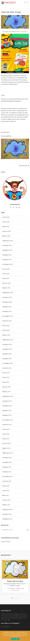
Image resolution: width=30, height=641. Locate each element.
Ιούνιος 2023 (6, 377)
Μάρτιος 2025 (6, 288)
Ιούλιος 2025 (6, 269)
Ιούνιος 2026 (6, 222)
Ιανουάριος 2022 (7, 457)
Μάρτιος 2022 (6, 448)
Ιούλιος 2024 (6, 325)
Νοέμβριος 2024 (7, 306)
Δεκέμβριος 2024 (7, 302)
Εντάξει (13, 638)
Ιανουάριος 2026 (7, 245)
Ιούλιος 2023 (6, 372)
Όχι (18, 638)
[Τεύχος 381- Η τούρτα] (15, 569)
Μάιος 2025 (6, 278)
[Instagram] (14, 207)
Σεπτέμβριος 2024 (8, 316)
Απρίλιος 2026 (7, 231)
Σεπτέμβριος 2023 (8, 363)
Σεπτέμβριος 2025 (8, 264)
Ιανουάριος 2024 (7, 344)
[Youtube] (19, 207)
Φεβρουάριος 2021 (8, 509)
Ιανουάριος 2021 (7, 514)
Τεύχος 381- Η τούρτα (15, 581)
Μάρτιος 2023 (6, 391)
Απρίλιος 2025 (7, 283)
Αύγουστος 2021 (7, 481)
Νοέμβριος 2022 (7, 410)
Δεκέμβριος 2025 (7, 250)
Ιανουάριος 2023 (7, 401)
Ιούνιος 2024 (6, 330)
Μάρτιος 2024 (6, 335)
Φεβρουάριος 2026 (8, 240)
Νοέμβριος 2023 (7, 354)
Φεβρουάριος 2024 (8, 339)
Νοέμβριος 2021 (7, 467)
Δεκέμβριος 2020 (7, 519)
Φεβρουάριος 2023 (8, 396)
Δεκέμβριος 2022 (7, 405)
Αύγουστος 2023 (7, 368)
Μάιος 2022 (6, 438)
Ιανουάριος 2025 (7, 297)
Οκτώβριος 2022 (7, 415)
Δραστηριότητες (24, 31)
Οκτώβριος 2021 (7, 471)
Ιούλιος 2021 (6, 486)
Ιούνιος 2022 (6, 434)
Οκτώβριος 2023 (7, 358)
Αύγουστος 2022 (7, 424)
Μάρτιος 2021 (6, 504)
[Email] (16, 207)
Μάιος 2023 (6, 382)
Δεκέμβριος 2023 (7, 349)
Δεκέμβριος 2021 (7, 462)
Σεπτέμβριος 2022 (8, 420)
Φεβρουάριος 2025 (8, 292)
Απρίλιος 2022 (7, 443)
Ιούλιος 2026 (6, 217)
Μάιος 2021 (6, 495)
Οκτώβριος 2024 (7, 311)
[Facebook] (11, 207)
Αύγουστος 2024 (7, 321)
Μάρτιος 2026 (6, 236)
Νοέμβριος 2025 (7, 255)
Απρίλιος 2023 (7, 387)
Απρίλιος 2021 (6, 500)
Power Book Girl (5, 31)
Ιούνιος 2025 (6, 273)
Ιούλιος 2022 (6, 429)
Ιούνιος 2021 (6, 490)
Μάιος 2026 (6, 226)
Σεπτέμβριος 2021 (8, 476)
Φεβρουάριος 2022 (8, 453)
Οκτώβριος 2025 (7, 259)
